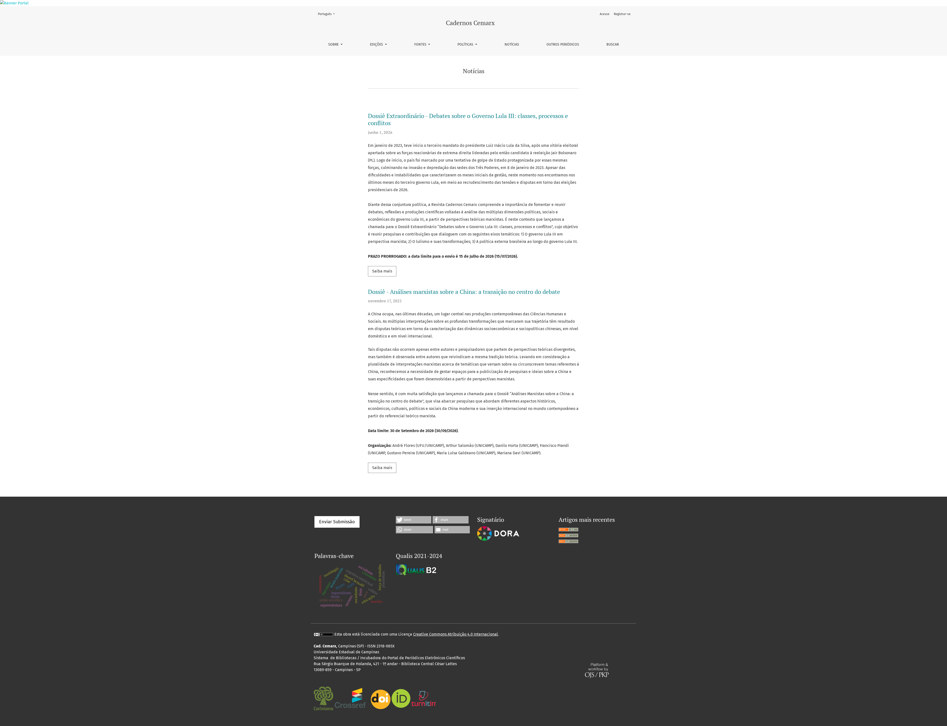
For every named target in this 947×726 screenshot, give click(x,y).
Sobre (334, 44)
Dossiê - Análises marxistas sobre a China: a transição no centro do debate (464, 292)
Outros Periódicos (562, 44)
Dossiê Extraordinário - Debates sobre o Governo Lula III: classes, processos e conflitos (468, 119)
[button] (413, 519)
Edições (377, 44)
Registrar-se (622, 14)
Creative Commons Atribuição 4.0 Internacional (455, 634)
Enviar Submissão (337, 521)
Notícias (512, 44)
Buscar (612, 44)
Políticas (465, 44)
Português (328, 14)
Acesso (604, 14)
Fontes (420, 44)
